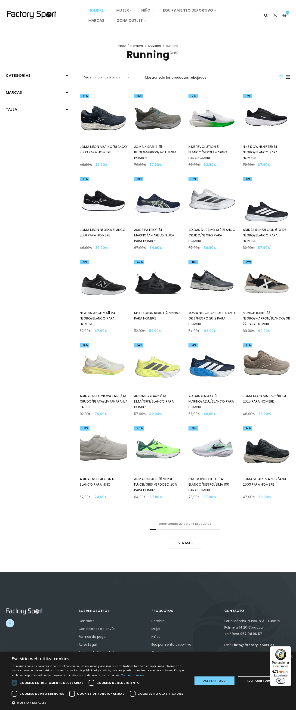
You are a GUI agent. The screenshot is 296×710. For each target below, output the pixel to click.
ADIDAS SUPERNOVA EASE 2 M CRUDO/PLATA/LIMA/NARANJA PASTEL (104, 401)
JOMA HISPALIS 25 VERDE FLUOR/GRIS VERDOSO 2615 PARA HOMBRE (155, 484)
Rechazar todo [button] (259, 681)
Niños (155, 636)
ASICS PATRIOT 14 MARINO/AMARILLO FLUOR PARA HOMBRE (154, 235)
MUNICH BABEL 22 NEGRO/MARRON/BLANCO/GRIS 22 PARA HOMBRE (268, 318)
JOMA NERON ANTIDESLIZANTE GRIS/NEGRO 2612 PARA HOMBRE (212, 318)
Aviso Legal (88, 644)
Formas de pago (92, 636)
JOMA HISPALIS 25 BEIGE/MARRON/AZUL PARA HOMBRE (155, 152)
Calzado (154, 45)
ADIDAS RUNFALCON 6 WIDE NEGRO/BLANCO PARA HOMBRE (265, 235)
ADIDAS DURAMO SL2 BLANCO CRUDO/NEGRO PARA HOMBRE (211, 235)
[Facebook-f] (10, 623)
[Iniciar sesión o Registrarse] (275, 15)
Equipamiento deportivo (171, 644)
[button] (100, 703)
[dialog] (148, 681)
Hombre (136, 45)
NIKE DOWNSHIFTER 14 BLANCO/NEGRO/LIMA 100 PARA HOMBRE (208, 484)
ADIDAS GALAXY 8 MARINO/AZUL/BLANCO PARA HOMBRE (211, 401)
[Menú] (288, 649)
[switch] (280, 681)
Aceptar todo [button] (214, 681)
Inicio (122, 45)
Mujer (155, 628)
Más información (132, 675)
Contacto (87, 621)
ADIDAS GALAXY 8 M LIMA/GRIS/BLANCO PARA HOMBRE (154, 401)
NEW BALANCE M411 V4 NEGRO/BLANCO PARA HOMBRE (97, 318)
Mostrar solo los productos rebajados (175, 77)
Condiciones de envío (97, 628)
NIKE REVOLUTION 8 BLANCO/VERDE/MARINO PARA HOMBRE (207, 152)
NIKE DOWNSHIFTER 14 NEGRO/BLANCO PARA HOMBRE (260, 152)
